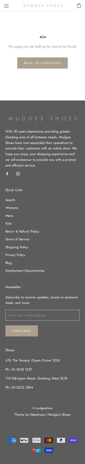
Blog (8, 262)
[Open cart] (79, 5)
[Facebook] (7, 173)
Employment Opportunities (25, 270)
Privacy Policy (15, 254)
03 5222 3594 (21, 387)
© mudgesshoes (43, 408)
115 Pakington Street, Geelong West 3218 (36, 378)
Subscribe (21, 331)
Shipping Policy (16, 247)
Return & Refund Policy (22, 231)
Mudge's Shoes (59, 414)
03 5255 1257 (21, 369)
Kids (8, 223)
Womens (11, 207)
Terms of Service (17, 239)
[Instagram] (18, 173)
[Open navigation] (6, 6)
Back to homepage (42, 63)
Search (10, 200)
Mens (9, 215)
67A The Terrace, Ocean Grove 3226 (32, 360)
